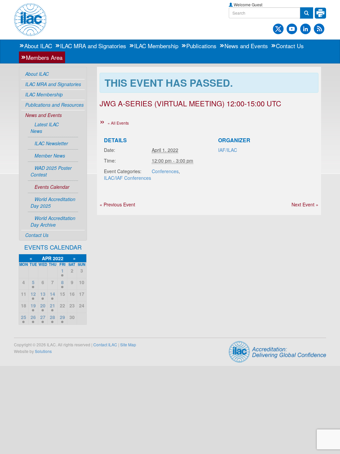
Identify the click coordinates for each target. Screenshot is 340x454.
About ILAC (38, 46)
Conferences (165, 171)
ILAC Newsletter (51, 143)
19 (33, 305)
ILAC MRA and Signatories (93, 46)
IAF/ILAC (227, 150)
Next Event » (305, 204)
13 (42, 293)
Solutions (43, 351)
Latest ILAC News (45, 127)
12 (33, 293)
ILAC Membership (156, 46)
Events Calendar (52, 186)
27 (42, 317)
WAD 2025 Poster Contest (51, 171)
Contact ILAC (105, 344)
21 (52, 305)
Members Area (44, 57)
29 (62, 317)
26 (33, 317)
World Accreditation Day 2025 (53, 202)
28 (52, 317)
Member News (50, 155)
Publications (201, 46)
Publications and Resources (54, 104)
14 (52, 293)
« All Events (118, 123)
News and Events (246, 46)
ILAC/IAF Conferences (127, 177)
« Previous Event (117, 204)
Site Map (128, 344)
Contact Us (290, 46)
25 (23, 317)
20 (42, 305)
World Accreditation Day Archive (53, 221)
